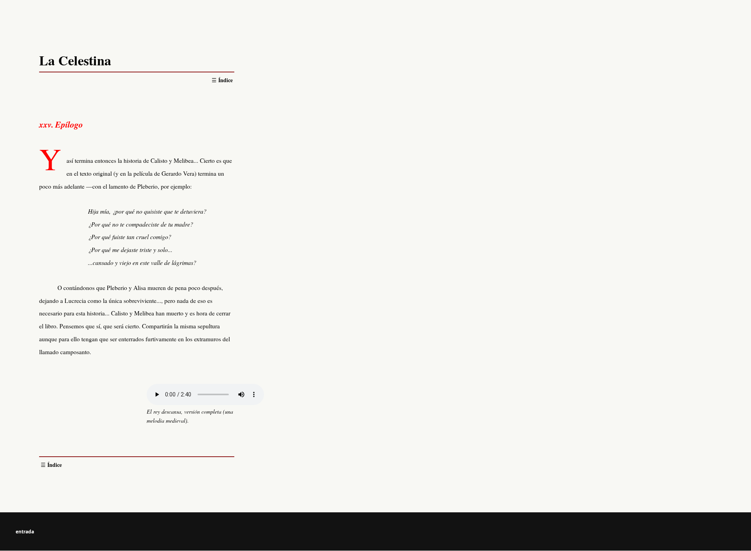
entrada (25, 531)
